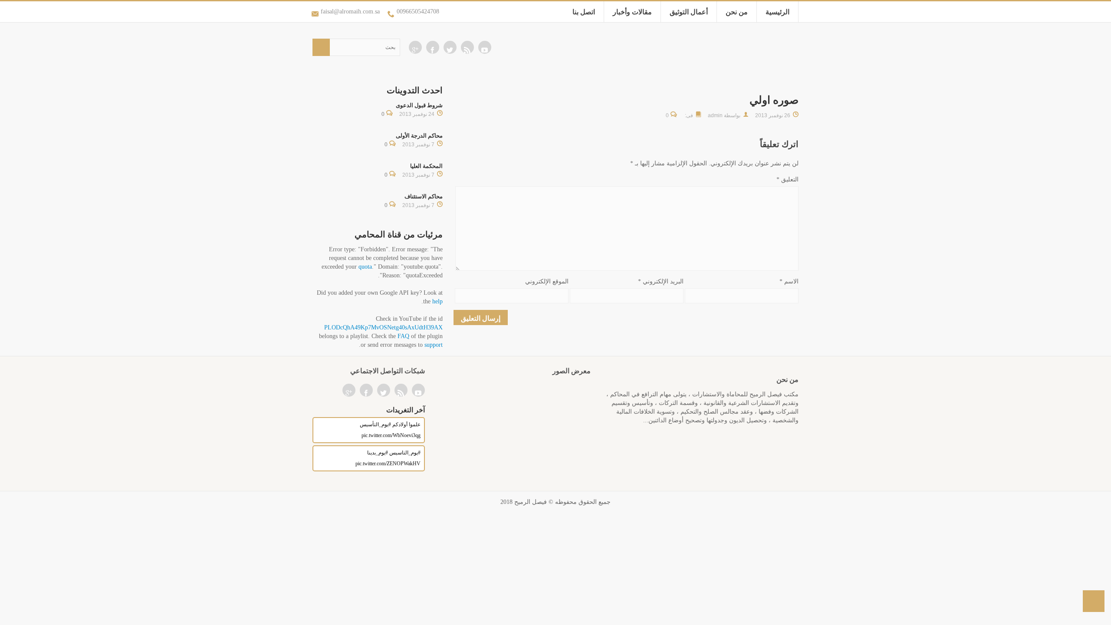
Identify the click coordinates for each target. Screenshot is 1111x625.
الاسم (789, 281)
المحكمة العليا (426, 166)
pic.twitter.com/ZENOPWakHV (388, 464)
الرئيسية (777, 12)
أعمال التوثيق (689, 12)
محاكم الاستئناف (423, 196)
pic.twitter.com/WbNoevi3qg (391, 435)
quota (365, 266)
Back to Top (1093, 601)
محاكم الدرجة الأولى (419, 135)
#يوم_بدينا (377, 453)
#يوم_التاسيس (405, 453)
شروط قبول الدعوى (419, 105)
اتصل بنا (583, 12)
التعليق (787, 179)
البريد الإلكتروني (661, 281)
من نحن (737, 12)
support (433, 345)
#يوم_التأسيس (375, 424)
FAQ (403, 336)
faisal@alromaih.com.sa (350, 11)
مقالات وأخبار (632, 12)
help (437, 301)
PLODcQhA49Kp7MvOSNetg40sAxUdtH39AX (383, 327)
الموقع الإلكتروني (547, 281)
